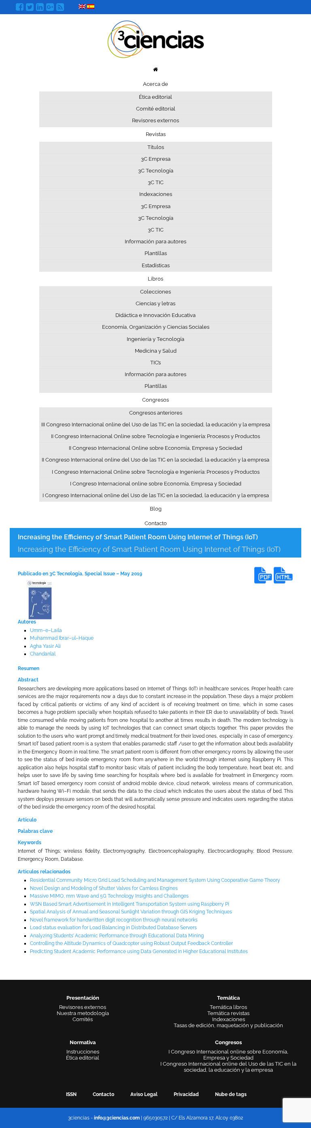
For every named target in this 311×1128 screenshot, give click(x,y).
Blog (156, 509)
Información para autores (155, 241)
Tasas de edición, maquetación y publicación (228, 1025)
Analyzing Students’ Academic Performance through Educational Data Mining (117, 936)
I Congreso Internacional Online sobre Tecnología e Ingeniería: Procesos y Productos (156, 472)
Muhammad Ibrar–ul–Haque (62, 638)
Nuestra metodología (83, 1013)
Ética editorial (155, 97)
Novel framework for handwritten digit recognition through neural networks (114, 920)
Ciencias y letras (155, 303)
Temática (228, 998)
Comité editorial (155, 109)
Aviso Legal (144, 1094)
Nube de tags (231, 1094)
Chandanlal (42, 654)
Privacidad (186, 1094)
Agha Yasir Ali (45, 646)
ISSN (71, 1094)
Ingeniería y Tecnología (155, 339)
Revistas (156, 134)
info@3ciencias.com (117, 1118)
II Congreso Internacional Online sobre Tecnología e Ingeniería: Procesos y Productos (155, 436)
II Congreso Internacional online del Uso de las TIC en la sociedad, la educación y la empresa (155, 460)
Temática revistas (228, 1013)
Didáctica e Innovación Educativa (155, 315)
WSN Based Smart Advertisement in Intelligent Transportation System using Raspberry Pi (129, 904)
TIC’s (155, 363)
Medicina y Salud (156, 351)
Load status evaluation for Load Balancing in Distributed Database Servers (113, 927)
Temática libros (228, 1007)
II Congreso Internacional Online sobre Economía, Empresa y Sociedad (155, 448)
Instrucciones (82, 1052)
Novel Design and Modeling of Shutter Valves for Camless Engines (104, 888)
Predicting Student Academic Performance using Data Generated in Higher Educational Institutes (139, 951)
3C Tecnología (155, 171)
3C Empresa (155, 159)
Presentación (82, 998)
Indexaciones (155, 194)
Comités (82, 1019)
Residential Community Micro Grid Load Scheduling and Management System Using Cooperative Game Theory (155, 880)
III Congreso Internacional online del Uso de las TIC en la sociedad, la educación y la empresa (155, 424)
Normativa (83, 1042)
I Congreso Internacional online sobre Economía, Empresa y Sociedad (155, 484)
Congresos (155, 400)
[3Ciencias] (156, 38)
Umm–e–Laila (46, 630)
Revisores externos (155, 120)
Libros (155, 279)
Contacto (156, 523)
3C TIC (156, 182)
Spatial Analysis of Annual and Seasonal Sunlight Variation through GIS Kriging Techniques (131, 912)
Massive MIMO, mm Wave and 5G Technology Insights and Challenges (109, 896)
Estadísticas (156, 265)
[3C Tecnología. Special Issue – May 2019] (40, 599)
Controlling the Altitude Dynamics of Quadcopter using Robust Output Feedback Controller (131, 943)
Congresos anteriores (155, 413)
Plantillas (156, 253)
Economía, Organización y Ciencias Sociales (155, 327)
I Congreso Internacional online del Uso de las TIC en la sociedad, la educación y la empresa (156, 495)
